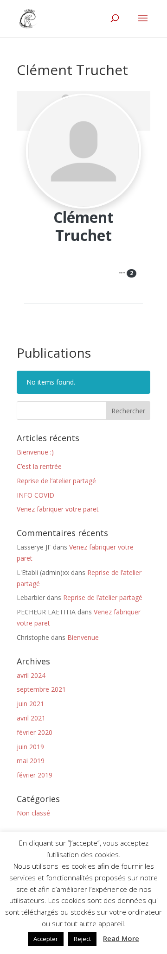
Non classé (33, 813)
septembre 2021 (41, 689)
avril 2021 (31, 718)
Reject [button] (82, 939)
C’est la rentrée (39, 466)
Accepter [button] (45, 939)
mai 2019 (31, 760)
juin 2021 (30, 703)
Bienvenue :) (35, 452)
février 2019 (34, 775)
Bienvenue (83, 637)
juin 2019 (30, 746)
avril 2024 (31, 675)
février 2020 (34, 732)
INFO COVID (35, 495)
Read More (121, 938)
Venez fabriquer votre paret (58, 509)
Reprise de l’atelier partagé (56, 480)
